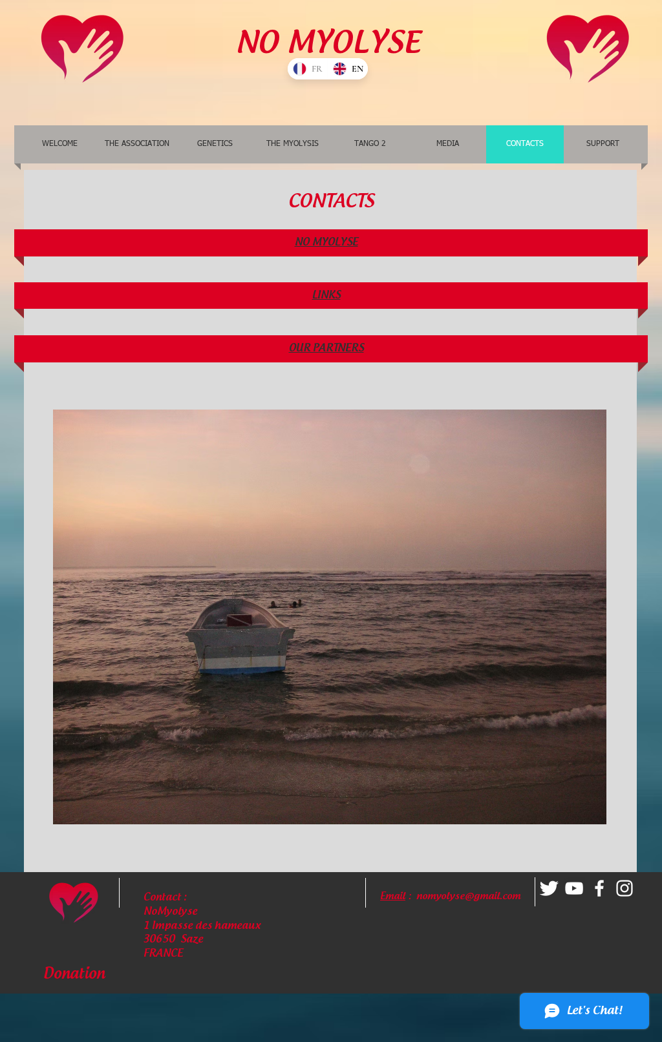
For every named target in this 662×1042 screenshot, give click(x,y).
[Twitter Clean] (549, 888)
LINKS (326, 295)
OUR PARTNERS (326, 348)
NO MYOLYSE (326, 242)
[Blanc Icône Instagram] (624, 888)
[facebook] (599, 888)
